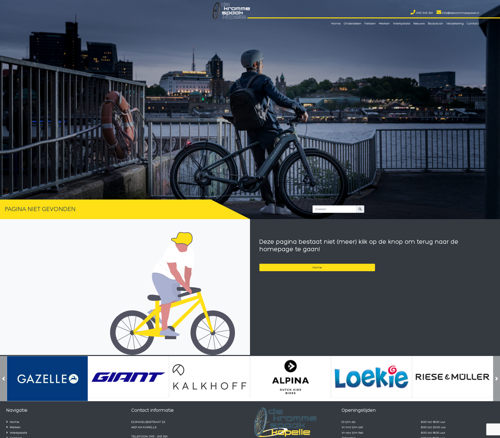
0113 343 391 (424, 13)
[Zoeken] (360, 209)
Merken (384, 23)
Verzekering (455, 23)
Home (336, 23)
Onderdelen (352, 23)
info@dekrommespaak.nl (460, 13)
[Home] (317, 262)
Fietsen (370, 23)
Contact (473, 23)
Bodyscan (435, 23)
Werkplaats (401, 23)
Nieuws (419, 23)
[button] (3, 377)
